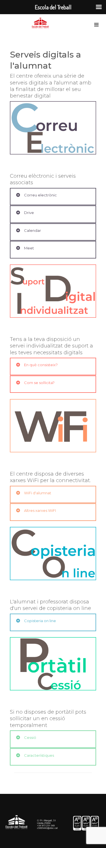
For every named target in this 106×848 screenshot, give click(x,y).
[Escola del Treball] (42, 23)
